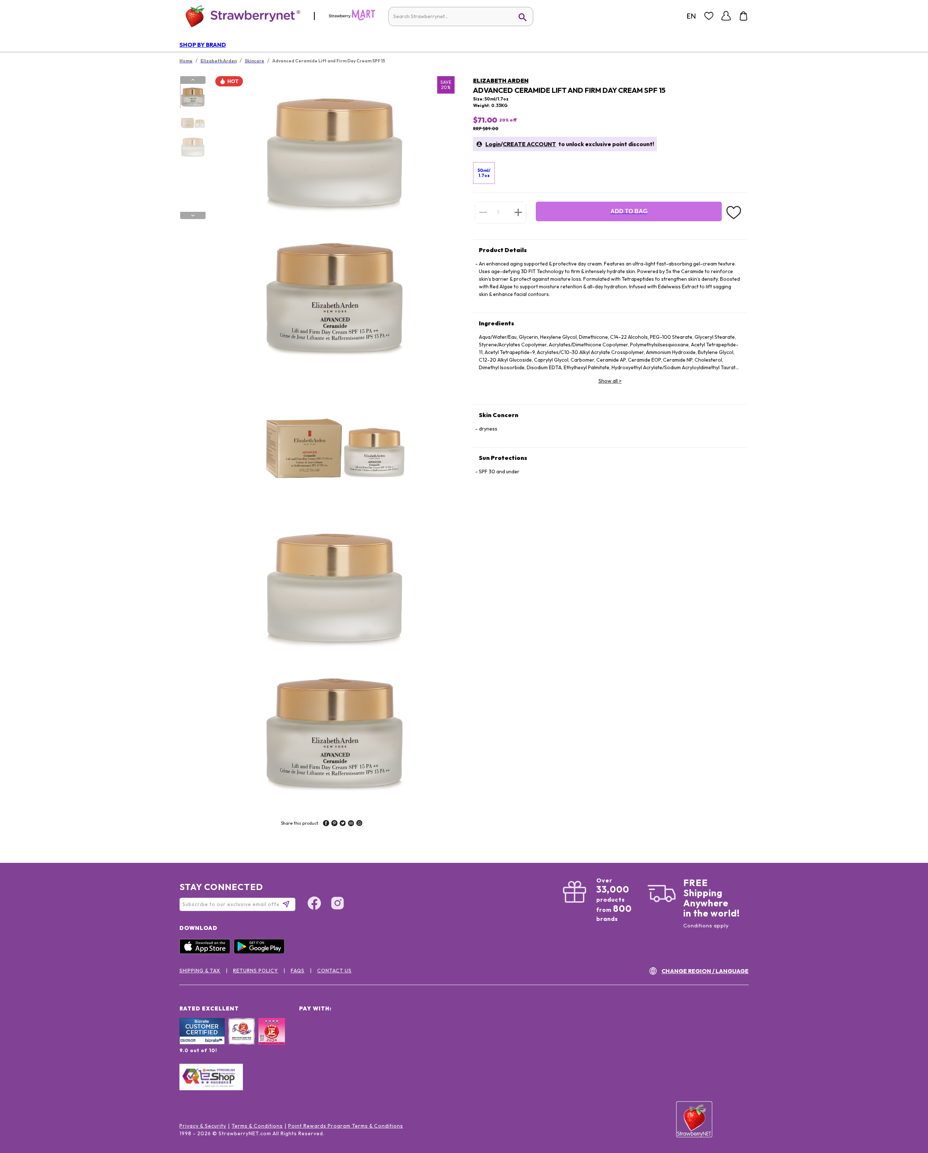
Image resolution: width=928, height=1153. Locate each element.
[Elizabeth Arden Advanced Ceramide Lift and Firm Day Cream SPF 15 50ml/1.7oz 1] (192, 96)
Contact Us (334, 970)
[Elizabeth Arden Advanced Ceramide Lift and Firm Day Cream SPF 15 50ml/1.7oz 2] (192, 121)
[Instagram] (337, 904)
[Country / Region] (691, 16)
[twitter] (343, 824)
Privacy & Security (202, 1126)
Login (493, 144)
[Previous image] (193, 79)
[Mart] (352, 18)
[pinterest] (334, 824)
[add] (518, 212)
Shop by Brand (202, 44)
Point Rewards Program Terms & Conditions (345, 1126)
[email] (351, 824)
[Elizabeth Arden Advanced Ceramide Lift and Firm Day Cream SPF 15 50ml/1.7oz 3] (192, 146)
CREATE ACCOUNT (529, 144)
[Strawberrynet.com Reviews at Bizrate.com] (202, 1042)
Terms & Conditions (257, 1126)
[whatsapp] (359, 824)
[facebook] (326, 824)
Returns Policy (255, 970)
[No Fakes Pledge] (271, 1039)
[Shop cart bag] (743, 16)
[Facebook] (314, 904)
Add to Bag (628, 211)
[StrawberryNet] (239, 16)
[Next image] (193, 215)
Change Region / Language (705, 971)
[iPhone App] (206, 952)
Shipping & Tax (199, 970)
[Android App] (261, 952)
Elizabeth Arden (501, 80)
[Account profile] (726, 16)
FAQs (297, 970)
